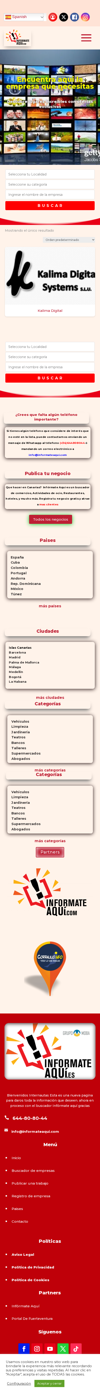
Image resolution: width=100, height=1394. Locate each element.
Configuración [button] (19, 1384)
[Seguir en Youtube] (50, 1348)
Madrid (12, 657)
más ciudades (50, 697)
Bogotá (13, 677)
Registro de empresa (31, 1196)
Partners (50, 852)
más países (50, 606)
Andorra (16, 578)
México (15, 589)
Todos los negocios (50, 519)
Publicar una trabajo (30, 1183)
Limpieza (17, 727)
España (15, 557)
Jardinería (18, 732)
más (39, 770)
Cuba (13, 562)
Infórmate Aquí (26, 1306)
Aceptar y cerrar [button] (49, 1383)
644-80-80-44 (30, 1118)
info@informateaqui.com (48, 454)
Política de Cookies (30, 1280)
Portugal (17, 573)
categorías (54, 770)
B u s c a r (50, 205)
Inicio (16, 1158)
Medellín (14, 672)
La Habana (15, 682)
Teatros (16, 737)
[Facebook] (74, 17)
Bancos (16, 743)
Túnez (14, 594)
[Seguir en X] (63, 1348)
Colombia (17, 568)
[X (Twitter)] (63, 17)
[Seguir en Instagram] (37, 1348)
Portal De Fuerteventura (32, 1319)
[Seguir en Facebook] (24, 1348)
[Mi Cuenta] (52, 17)
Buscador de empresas (33, 1170)
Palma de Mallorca (22, 662)
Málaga (13, 667)
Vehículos (18, 721)
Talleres (16, 748)
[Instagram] (85, 17)
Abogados (18, 759)
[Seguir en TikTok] (76, 1348)
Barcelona (15, 652)
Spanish (19, 17)
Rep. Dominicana (24, 583)
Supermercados (23, 753)
